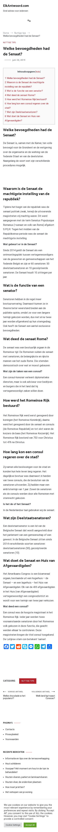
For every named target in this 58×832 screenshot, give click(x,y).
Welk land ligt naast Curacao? (43, 695)
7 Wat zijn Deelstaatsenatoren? (21, 112)
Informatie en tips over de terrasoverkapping (27, 758)
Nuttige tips (9, 42)
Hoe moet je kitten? (15, 787)
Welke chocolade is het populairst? (14, 695)
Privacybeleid (11, 734)
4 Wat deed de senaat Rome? (20, 95)
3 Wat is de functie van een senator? (24, 90)
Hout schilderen (13, 763)
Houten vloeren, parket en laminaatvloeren (26, 777)
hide (38, 71)
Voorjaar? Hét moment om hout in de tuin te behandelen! (27, 770)
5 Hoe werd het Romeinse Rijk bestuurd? (26, 99)
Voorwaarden (12, 739)
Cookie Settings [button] (13, 825)
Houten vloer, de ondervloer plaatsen (23, 782)
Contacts (10, 729)
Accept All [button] (30, 825)
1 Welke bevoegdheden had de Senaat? (25, 78)
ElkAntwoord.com (16, 6)
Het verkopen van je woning (18, 792)
